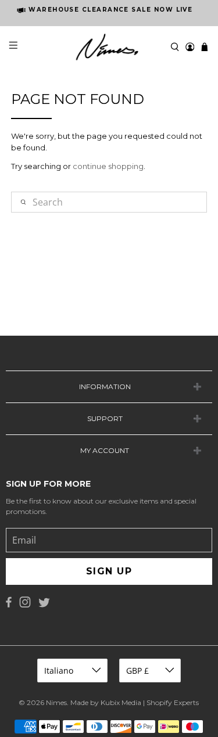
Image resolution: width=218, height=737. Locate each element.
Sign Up (109, 571)
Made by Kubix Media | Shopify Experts (134, 702)
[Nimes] (109, 47)
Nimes (56, 702)
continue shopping (108, 166)
